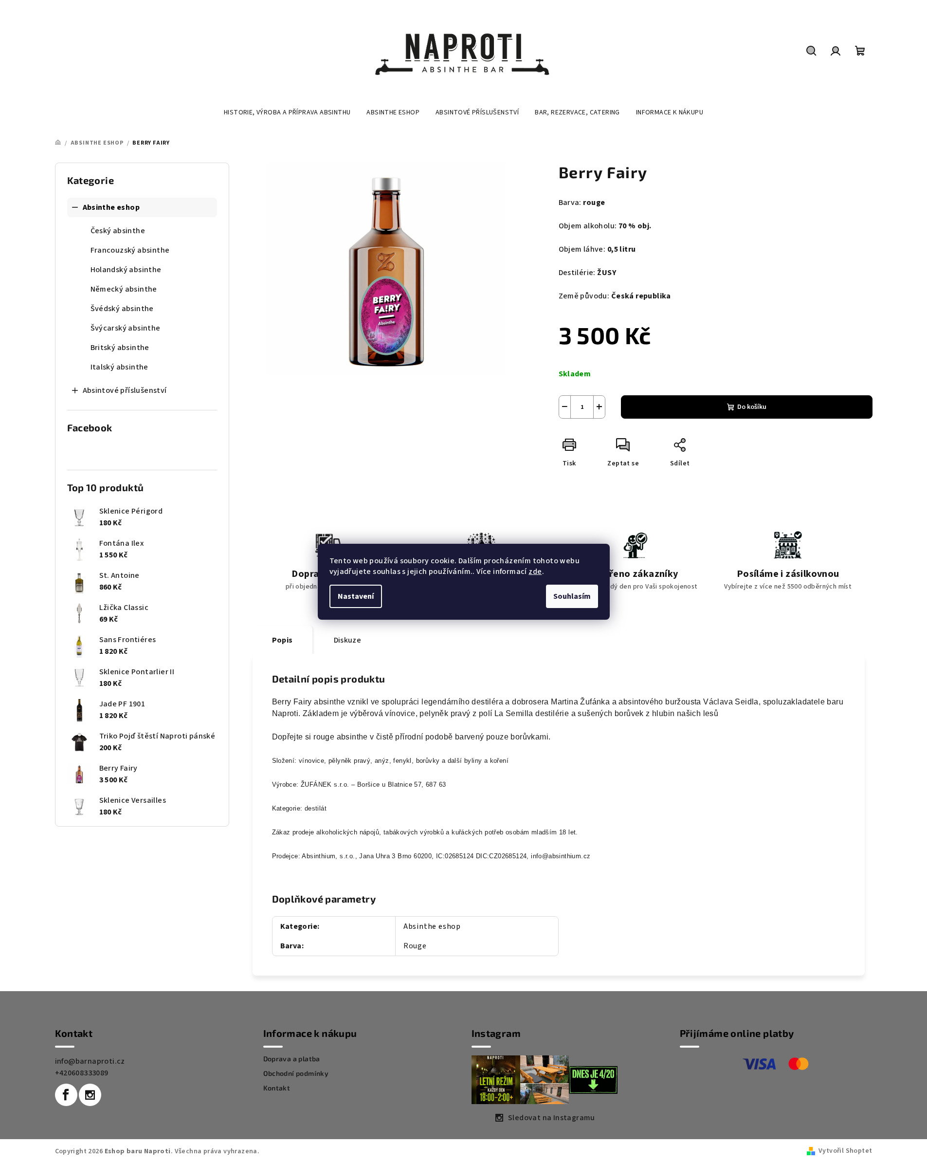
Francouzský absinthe (130, 250)
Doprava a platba (291, 1058)
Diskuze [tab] (348, 640)
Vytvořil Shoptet (845, 1151)
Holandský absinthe (126, 269)
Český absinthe (118, 230)
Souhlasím (572, 596)
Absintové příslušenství (125, 390)
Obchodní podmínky (296, 1073)
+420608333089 (82, 1073)
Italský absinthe (119, 367)
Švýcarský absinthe (126, 328)
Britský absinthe (120, 347)
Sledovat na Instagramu (551, 1117)
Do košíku (751, 407)
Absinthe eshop (111, 207)
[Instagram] (90, 1095)
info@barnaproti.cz (90, 1061)
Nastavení (356, 596)
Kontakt (277, 1088)
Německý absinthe (124, 289)
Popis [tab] (282, 640)
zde (535, 571)
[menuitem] (287, 112)
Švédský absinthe (122, 308)
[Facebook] (66, 1095)
